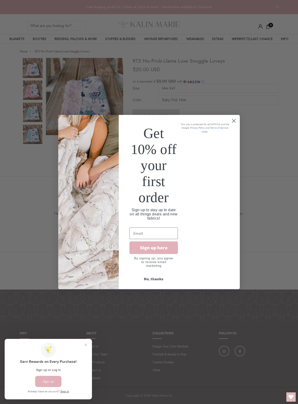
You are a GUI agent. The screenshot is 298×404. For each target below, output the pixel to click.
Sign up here (154, 247)
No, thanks (153, 279)
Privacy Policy (197, 128)
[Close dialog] (234, 121)
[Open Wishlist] (291, 397)
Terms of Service (219, 128)
